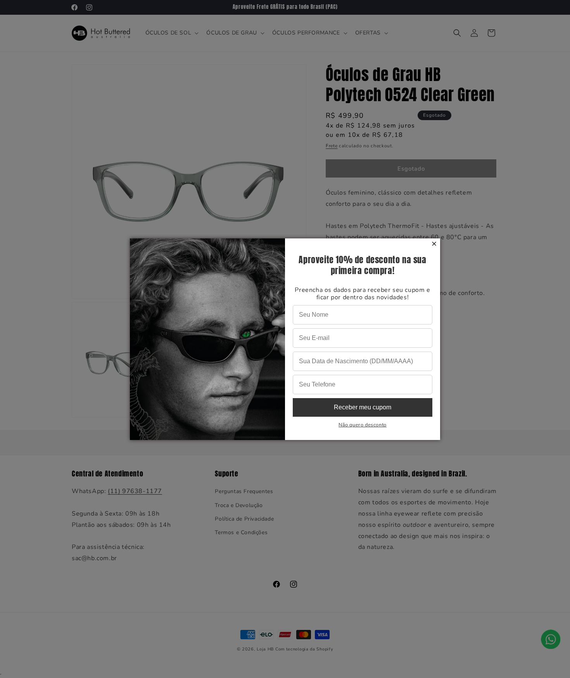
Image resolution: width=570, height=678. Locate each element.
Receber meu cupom (362, 407)
